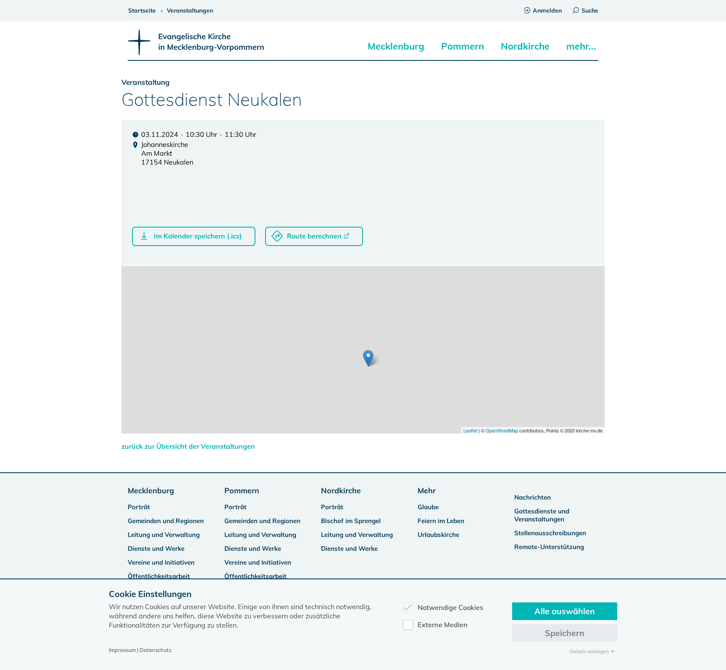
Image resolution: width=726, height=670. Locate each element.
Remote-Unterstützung (549, 547)
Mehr (427, 490)
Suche (589, 10)
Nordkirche (525, 46)
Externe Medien (443, 624)
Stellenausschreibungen (550, 533)
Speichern (564, 633)
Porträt (139, 507)
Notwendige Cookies (450, 607)
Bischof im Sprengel (351, 521)
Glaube (428, 507)
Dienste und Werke (156, 548)
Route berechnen (314, 236)
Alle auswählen (564, 611)
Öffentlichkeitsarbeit (159, 576)
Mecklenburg (396, 46)
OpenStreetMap (502, 430)
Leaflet (470, 430)
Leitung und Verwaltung (164, 535)
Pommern (462, 46)
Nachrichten (532, 497)
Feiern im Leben (441, 521)
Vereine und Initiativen (161, 562)
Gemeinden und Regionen (166, 521)
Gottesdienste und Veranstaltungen (541, 515)
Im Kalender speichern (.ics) (198, 236)
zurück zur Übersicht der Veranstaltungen (188, 446)
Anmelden (547, 10)
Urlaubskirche (438, 535)
